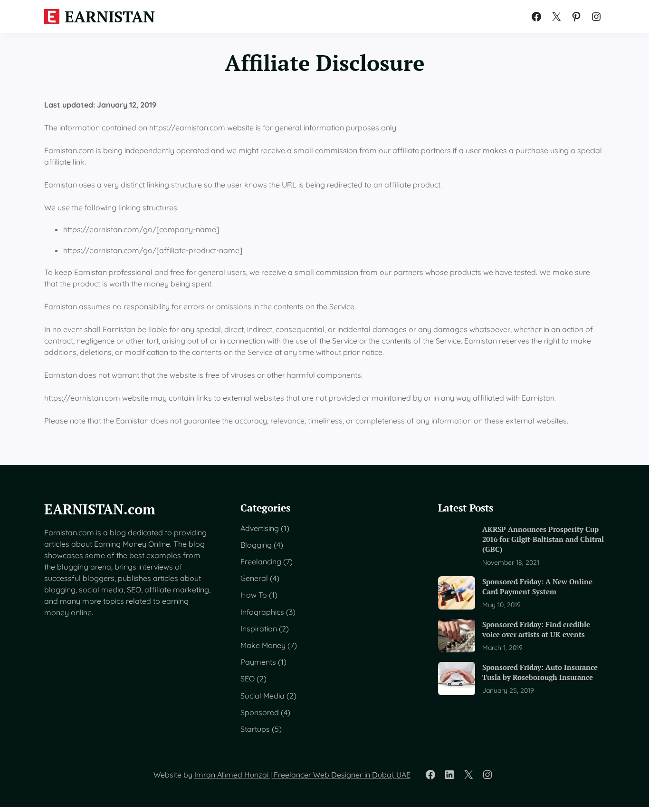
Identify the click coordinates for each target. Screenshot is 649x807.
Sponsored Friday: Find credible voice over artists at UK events (536, 629)
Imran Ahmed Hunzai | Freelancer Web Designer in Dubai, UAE (302, 774)
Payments (258, 662)
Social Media (262, 695)
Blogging (256, 545)
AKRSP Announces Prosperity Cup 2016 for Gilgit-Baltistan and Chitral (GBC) (543, 539)
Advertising (259, 528)
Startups (255, 729)
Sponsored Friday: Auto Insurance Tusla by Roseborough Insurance (540, 672)
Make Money (263, 645)
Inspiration (258, 628)
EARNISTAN (110, 16)
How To (253, 595)
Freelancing (260, 561)
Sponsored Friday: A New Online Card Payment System (537, 586)
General (254, 578)
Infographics (262, 612)
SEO (247, 678)
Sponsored (259, 712)
